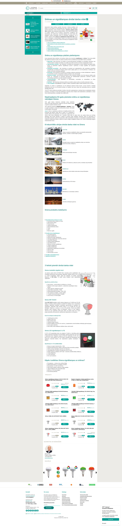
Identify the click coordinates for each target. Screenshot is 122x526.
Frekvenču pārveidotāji (66, 500)
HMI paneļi (64, 496)
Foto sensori (64, 494)
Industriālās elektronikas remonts (86, 496)
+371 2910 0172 (48, 456)
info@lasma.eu (67, 0)
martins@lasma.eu (49, 458)
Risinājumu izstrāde (83, 497)
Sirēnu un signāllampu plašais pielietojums (56, 42)
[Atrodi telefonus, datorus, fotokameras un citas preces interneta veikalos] (47, 513)
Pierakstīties (49, 507)
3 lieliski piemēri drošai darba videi (54, 49)
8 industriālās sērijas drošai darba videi (55, 46)
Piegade (81, 503)
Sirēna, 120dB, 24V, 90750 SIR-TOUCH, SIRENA (55, 416)
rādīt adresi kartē (29, 500)
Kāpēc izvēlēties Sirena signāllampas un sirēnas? (57, 50)
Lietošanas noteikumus (109, 516)
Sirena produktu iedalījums (53, 48)
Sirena (46, 111)
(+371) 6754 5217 (57, 0)
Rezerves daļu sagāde (84, 494)
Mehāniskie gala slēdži (66, 499)
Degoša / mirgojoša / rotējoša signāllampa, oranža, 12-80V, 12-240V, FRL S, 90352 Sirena (82, 380)
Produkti (57, 24)
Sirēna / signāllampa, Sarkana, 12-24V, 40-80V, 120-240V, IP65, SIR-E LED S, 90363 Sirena (56, 380)
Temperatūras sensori (66, 497)
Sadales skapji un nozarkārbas (67, 503)
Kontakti (70, 24)
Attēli (82, 24)
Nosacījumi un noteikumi (84, 500)
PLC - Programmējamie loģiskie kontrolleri (69, 504)
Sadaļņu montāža (83, 499)
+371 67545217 (30, 497)
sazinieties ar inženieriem (30, 495)
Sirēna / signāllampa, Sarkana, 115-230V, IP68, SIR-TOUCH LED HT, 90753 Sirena (82, 429)
